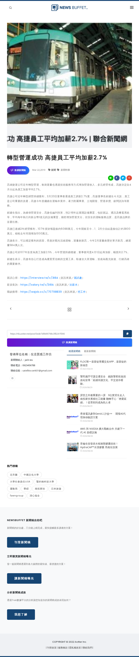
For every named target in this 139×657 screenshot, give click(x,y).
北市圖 (14, 474)
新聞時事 (65, 169)
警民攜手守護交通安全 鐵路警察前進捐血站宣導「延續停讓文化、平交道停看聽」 (103, 380)
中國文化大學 (31, 474)
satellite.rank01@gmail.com (37, 370)
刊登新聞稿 (22, 542)
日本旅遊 (56, 488)
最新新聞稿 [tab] (90, 351)
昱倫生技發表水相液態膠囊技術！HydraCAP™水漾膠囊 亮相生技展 (99, 445)
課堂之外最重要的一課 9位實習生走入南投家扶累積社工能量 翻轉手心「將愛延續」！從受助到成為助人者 (103, 398)
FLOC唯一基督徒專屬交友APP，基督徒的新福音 (103, 363)
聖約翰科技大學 (45, 481)
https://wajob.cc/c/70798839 (41, 292)
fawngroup (17, 495)
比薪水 (74, 284)
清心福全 (35, 495)
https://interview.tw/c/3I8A (39, 278)
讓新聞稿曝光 (24, 578)
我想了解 (21, 614)
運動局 (14, 488)
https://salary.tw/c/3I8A (37, 284)
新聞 (53, 169)
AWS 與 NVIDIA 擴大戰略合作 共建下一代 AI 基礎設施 (102, 430)
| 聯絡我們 (86, 647)
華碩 (26, 488)
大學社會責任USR (20, 481)
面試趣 (78, 278)
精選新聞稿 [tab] (74, 351)
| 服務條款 (62, 647)
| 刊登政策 (51, 647)
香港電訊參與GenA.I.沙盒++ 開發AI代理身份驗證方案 (103, 415)
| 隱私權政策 (74, 647)
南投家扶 (40, 488)
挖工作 (82, 292)
